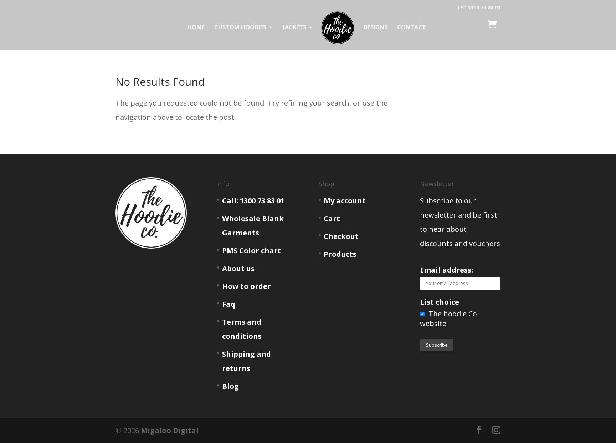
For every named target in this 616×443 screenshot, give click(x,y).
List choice (439, 302)
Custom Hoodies (240, 28)
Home (196, 28)
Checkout (341, 236)
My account (345, 200)
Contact (411, 28)
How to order (246, 286)
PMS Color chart (251, 250)
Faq (228, 304)
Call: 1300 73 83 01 (253, 200)
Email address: (446, 270)
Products (340, 254)
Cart (332, 218)
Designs (375, 28)
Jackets (294, 28)
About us (238, 268)
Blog (230, 386)
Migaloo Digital (170, 430)
